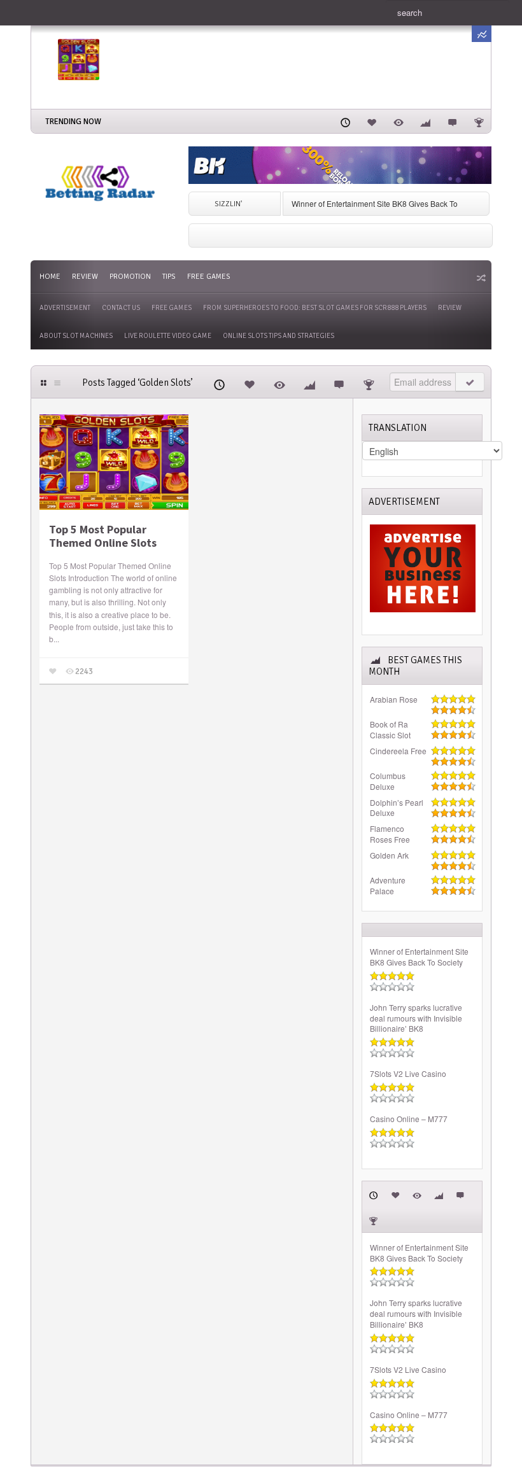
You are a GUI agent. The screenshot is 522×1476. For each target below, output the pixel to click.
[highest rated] (425, 121)
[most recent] (345, 121)
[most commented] (452, 121)
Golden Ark (389, 855)
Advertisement (64, 308)
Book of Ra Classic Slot (390, 729)
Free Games (208, 276)
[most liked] (371, 121)
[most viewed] (398, 121)
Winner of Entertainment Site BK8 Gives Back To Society (419, 956)
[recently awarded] (478, 121)
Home (49, 276)
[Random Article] (480, 277)
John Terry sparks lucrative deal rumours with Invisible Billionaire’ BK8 (416, 1018)
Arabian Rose (394, 699)
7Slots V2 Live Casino (408, 1074)
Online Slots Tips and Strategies (278, 336)
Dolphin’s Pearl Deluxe (396, 808)
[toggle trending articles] (481, 33)
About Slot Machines (76, 336)
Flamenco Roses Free (390, 834)
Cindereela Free (398, 751)
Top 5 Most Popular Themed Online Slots (103, 536)
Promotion (130, 276)
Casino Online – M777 (409, 1119)
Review (85, 276)
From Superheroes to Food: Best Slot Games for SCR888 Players (315, 308)
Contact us (121, 308)
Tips (169, 276)
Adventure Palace (388, 885)
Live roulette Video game (167, 336)
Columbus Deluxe (388, 781)
